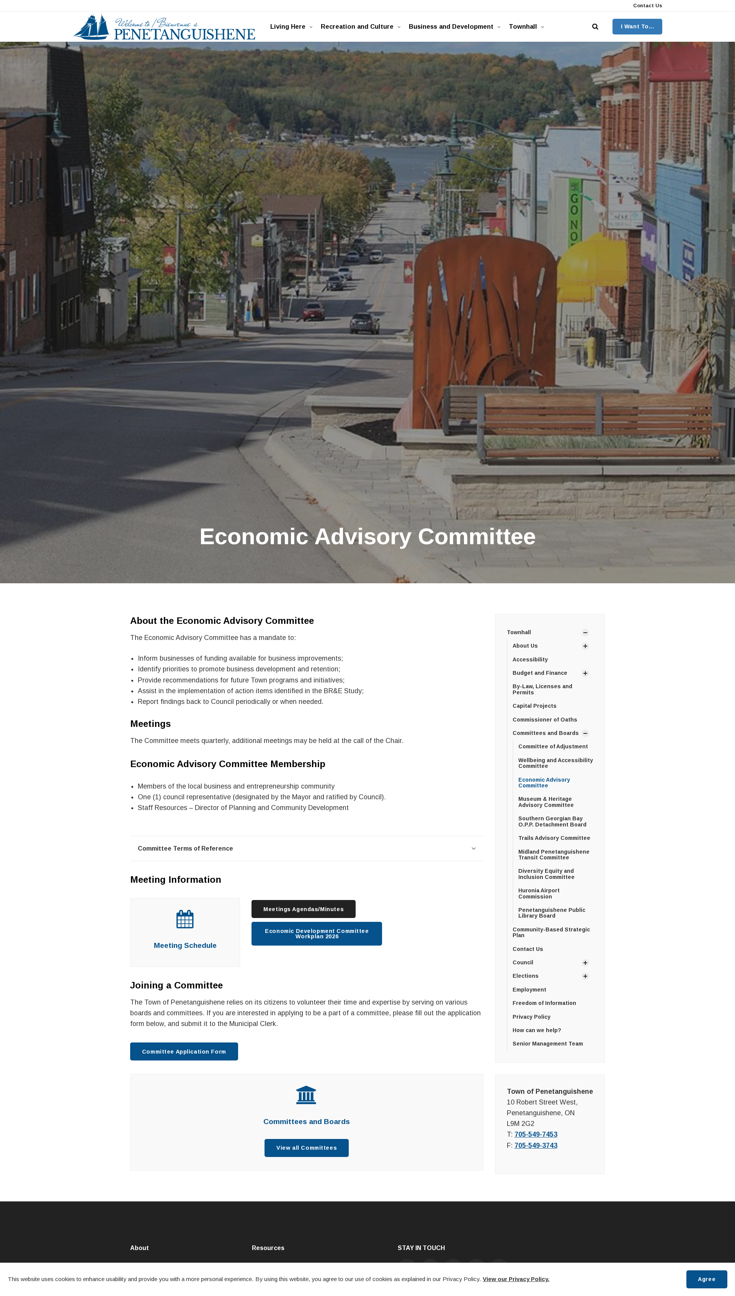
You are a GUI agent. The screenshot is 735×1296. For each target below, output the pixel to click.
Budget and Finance (540, 673)
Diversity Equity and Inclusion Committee (546, 874)
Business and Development (451, 26)
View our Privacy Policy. (516, 1279)
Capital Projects (535, 706)
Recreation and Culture (357, 26)
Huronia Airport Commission (539, 893)
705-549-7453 (535, 1134)
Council (523, 962)
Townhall (523, 26)
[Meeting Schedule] (185, 923)
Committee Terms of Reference (185, 848)
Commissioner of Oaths (545, 720)
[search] (595, 26)
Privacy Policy (531, 1017)
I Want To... (637, 26)
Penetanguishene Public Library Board (551, 913)
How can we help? (537, 1030)
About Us (525, 646)
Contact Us (647, 5)
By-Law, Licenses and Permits (542, 689)
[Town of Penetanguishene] (164, 26)
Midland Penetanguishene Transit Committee (554, 855)
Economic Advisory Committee (544, 783)
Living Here (287, 26)
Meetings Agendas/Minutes (303, 909)
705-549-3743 (535, 1145)
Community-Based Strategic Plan (551, 932)
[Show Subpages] (585, 633)
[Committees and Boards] (307, 1099)
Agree (706, 1279)
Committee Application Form (184, 1052)
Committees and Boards (306, 1122)
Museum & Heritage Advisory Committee (546, 802)
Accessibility (530, 659)
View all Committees (306, 1148)
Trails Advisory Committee (554, 838)
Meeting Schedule (185, 945)
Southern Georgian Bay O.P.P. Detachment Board (552, 821)
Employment (529, 990)
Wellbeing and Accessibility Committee (555, 763)
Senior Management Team (548, 1044)
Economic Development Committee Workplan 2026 (317, 933)
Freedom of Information (544, 1003)
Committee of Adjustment (553, 746)
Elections (526, 976)
